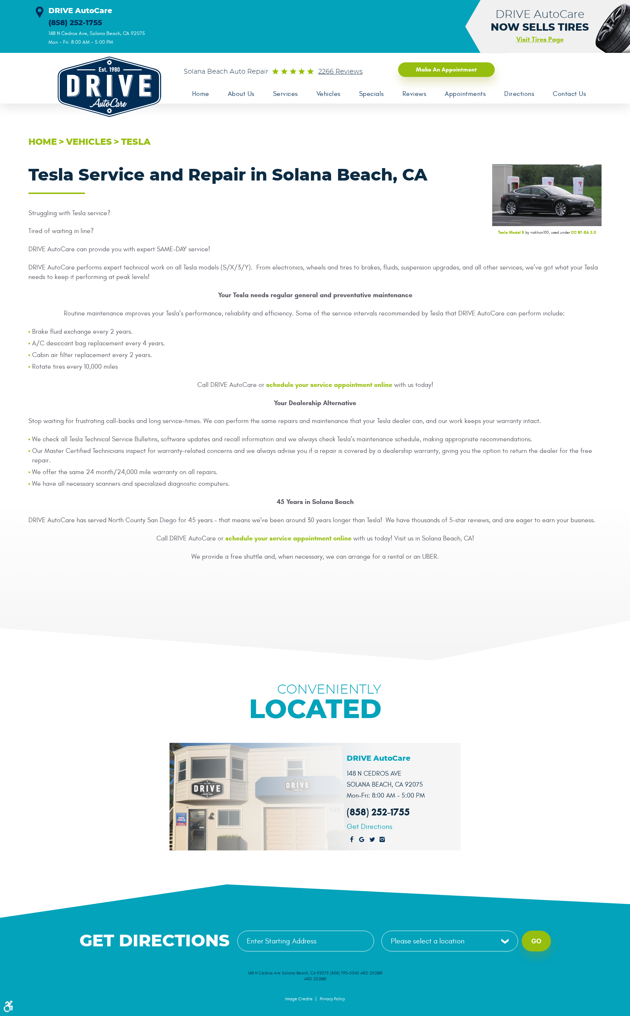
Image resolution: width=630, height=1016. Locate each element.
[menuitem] (200, 94)
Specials (371, 94)
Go (536, 941)
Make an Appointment (446, 69)
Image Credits (298, 999)
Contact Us (569, 94)
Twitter (372, 840)
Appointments (465, 94)
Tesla (136, 142)
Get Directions (369, 826)
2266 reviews (340, 72)
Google (362, 840)
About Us (241, 94)
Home (200, 94)
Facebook (352, 840)
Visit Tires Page (540, 39)
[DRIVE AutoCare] (105, 86)
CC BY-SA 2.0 (583, 232)
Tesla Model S (511, 232)
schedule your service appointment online (329, 385)
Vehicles (328, 94)
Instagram (382, 840)
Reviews (414, 94)
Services (285, 94)
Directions (519, 94)
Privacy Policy (332, 999)
